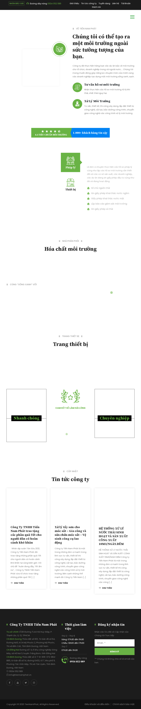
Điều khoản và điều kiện (97, 704)
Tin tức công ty (89, 3)
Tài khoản (126, 3)
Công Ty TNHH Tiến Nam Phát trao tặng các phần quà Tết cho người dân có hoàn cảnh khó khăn (26, 535)
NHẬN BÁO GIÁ (17, 3)
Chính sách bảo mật (124, 704)
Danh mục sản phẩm (124, 292)
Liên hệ (115, 3)
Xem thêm (19, 583)
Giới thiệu (74, 3)
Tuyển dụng (104, 3)
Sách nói (96, 7)
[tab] (70, 162)
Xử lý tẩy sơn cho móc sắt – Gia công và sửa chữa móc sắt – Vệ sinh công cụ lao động (70, 535)
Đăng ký (114, 651)
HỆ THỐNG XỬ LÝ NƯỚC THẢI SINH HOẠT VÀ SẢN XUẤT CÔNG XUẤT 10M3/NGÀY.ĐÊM (113, 536)
